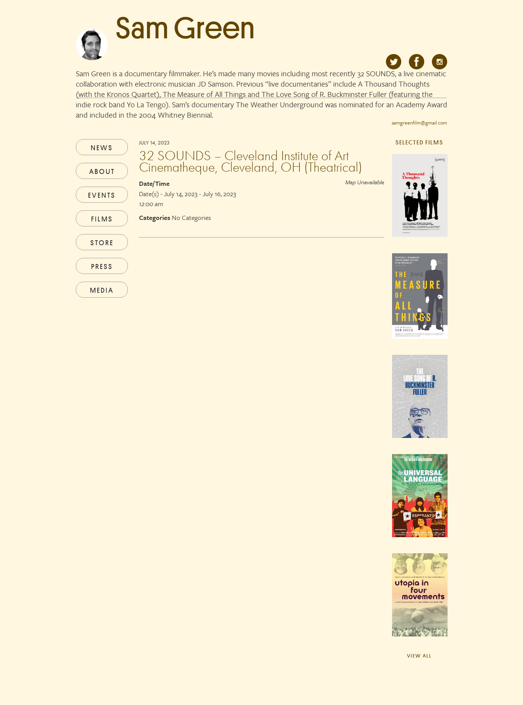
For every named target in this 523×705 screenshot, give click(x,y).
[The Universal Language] (420, 502)
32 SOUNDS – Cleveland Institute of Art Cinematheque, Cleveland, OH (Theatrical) (250, 161)
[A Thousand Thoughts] (420, 202)
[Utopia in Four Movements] (420, 601)
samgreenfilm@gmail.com (419, 122)
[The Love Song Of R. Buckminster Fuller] (420, 403)
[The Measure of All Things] (420, 302)
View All (419, 655)
